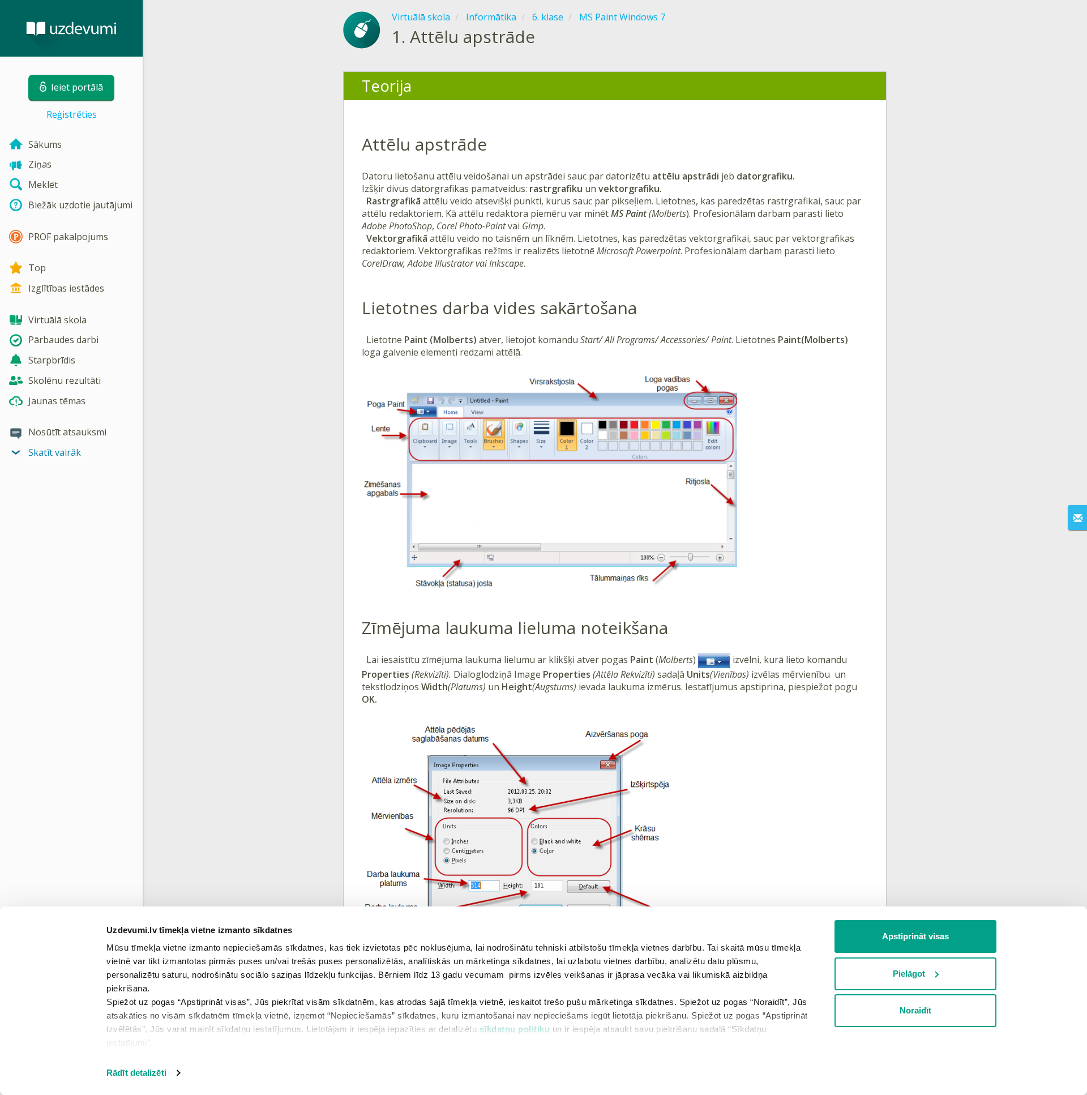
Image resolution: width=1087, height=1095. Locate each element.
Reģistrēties (71, 114)
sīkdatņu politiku (515, 1029)
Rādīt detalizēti (136, 1072)
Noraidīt (915, 1010)
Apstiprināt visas (915, 936)
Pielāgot (909, 973)
